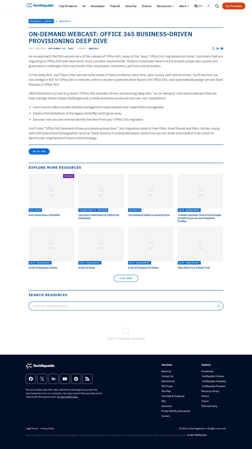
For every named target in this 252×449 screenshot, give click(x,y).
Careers (165, 416)
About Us (166, 371)
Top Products (68, 6)
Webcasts (65, 21)
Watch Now (39, 151)
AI (84, 6)
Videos (205, 401)
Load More (126, 278)
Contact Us (167, 376)
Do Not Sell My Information (175, 411)
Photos (205, 396)
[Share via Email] (221, 48)
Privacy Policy (47, 428)
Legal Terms (32, 428)
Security (131, 6)
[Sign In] (209, 6)
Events (147, 6)
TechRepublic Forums (212, 376)
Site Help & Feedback (172, 396)
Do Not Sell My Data (67, 396)
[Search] (217, 6)
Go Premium (234, 6)
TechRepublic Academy (213, 381)
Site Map (166, 391)
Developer (98, 6)
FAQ (163, 401)
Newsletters (168, 381)
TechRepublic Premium (213, 386)
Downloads (207, 371)
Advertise (166, 406)
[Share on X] (213, 48)
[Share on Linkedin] (217, 48)
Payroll (115, 6)
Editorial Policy (209, 406)
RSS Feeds (167, 386)
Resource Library (41, 21)
